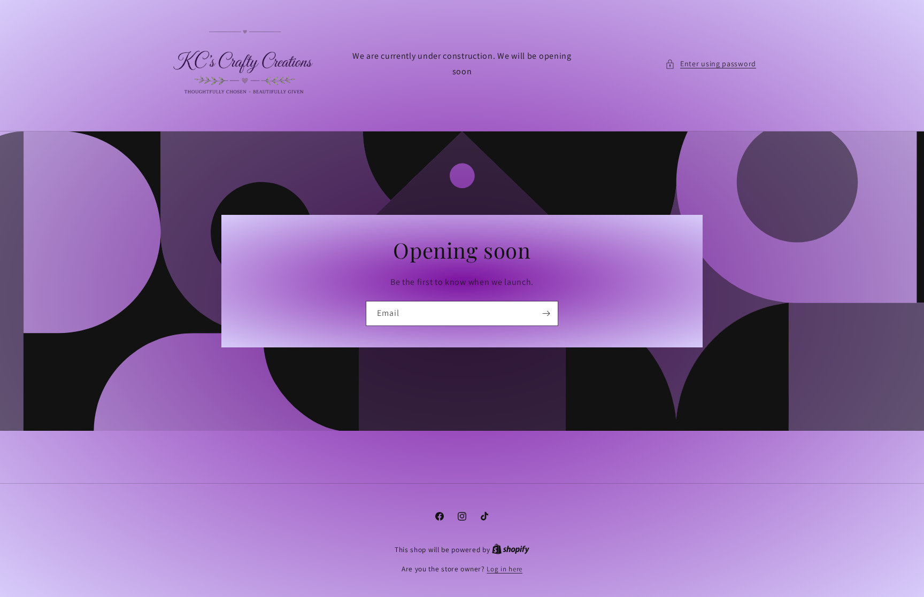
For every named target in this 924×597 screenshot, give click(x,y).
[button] (710, 64)
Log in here (504, 568)
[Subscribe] (546, 313)
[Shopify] (510, 549)
